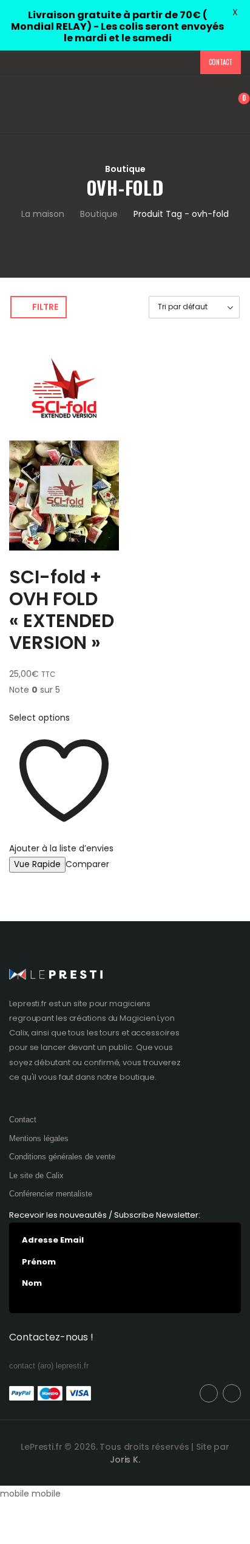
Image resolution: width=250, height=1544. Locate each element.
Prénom (39, 1262)
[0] (235, 104)
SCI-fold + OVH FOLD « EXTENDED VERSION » (61, 610)
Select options (39, 718)
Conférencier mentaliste (50, 1193)
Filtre (45, 307)
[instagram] (232, 1393)
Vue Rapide (37, 864)
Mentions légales (39, 1138)
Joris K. (125, 1459)
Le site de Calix (36, 1175)
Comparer (87, 864)
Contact (220, 62)
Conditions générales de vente (62, 1156)
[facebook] (209, 1393)
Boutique (99, 214)
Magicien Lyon (147, 1018)
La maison (42, 214)
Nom (32, 1283)
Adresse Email (53, 1240)
